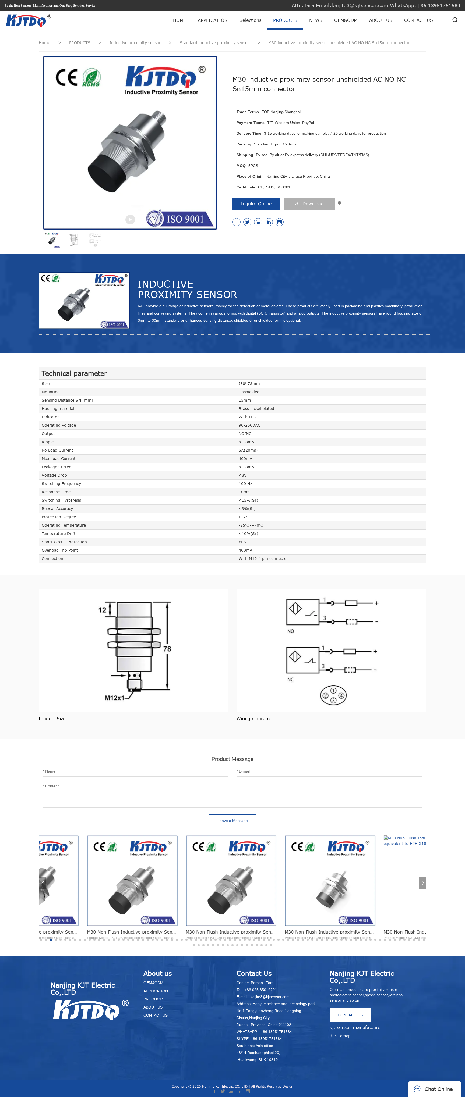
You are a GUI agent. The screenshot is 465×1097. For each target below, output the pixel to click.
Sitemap (342, 1036)
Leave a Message (232, 821)
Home (44, 42)
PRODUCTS (285, 20)
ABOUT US (380, 20)
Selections (250, 20)
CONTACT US (418, 20)
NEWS (315, 20)
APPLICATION (213, 20)
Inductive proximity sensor (136, 42)
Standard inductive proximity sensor (215, 42)
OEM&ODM (345, 20)
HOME (179, 20)
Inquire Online (256, 203)
